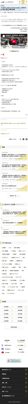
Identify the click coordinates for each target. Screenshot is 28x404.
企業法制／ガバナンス (15, 257)
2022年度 (6, 314)
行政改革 (14, 254)
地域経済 (11, 260)
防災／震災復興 (13, 280)
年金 (3, 290)
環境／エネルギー (5, 267)
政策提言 (5, 12)
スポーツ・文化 (21, 290)
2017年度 (20, 321)
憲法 (3, 293)
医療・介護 (4, 270)
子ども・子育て (14, 283)
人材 (9, 247)
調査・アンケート (21, 251)
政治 (23, 257)
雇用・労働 (4, 260)
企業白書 (23, 286)
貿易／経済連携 (22, 254)
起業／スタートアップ (13, 273)
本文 (1, 54)
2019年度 (20, 317)
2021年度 (20, 314)
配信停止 (21, 349)
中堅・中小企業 (5, 283)
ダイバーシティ (18, 277)
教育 (19, 267)
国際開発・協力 (19, 260)
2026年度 (6, 306)
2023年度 (20, 310)
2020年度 (6, 317)
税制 (24, 267)
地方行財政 (4, 273)
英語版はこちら (4, 133)
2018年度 (6, 321)
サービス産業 (21, 280)
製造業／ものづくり (11, 290)
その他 (3, 286)
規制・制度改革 (17, 247)
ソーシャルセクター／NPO (13, 286)
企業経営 (4, 247)
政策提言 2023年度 (10, 12)
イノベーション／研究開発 (7, 264)
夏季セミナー (4, 280)
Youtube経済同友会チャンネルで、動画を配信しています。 (15, 25)
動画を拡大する (15, 51)
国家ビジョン (17, 264)
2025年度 (20, 306)
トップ (2, 12)
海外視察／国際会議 (6, 254)
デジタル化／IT (5, 257)
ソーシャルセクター (11, 293)
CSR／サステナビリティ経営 (7, 277)
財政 (22, 270)
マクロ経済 (13, 251)
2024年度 (6, 310)
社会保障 (13, 267)
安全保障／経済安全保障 (14, 270)
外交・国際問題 (5, 251)
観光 (21, 283)
